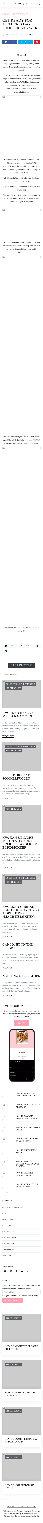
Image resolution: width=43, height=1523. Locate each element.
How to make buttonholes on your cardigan (27, 1163)
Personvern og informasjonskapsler (27, 1516)
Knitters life (20, 14)
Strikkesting (8, 1249)
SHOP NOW (21, 1023)
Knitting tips (8, 1243)
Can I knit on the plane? (17, 946)
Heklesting (7, 1225)
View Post (8, 736)
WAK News (6, 1255)
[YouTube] (22, 1271)
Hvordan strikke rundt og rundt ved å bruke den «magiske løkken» (20, 911)
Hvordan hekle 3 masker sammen (17, 714)
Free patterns (8, 1219)
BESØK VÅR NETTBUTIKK (21, 1506)
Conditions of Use (17, 1296)
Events (6, 14)
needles (19, 628)
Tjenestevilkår (9, 1516)
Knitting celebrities (21, 975)
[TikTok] (28, 1271)
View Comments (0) (21, 665)
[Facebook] (5, 1271)
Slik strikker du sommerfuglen (17, 776)
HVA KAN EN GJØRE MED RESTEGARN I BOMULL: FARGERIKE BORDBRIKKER (19, 842)
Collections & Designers (20, 684)
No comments (28, 34)
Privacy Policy (32, 1296)
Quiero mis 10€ (12, 1300)
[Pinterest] (16, 1271)
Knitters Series (9, 1237)
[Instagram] (10, 1271)
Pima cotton (33, 628)
